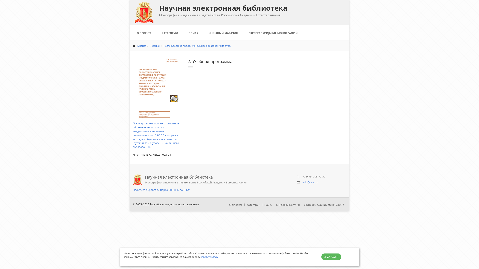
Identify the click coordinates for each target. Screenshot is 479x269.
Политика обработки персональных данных (161, 190)
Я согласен (331, 256)
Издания (155, 45)
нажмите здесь (209, 257)
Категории (170, 33)
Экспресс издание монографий (273, 33)
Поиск (193, 33)
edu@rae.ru (310, 182)
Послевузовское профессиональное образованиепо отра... (198, 45)
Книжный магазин (223, 33)
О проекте (144, 33)
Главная (141, 45)
